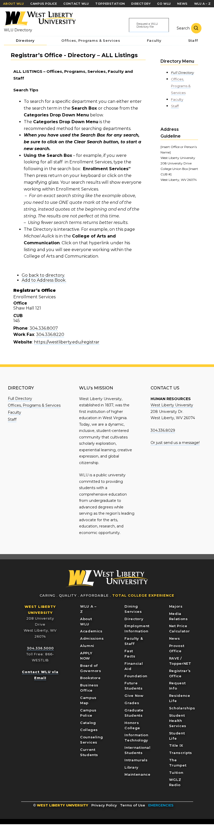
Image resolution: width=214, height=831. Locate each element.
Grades (131, 703)
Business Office (89, 687)
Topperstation (110, 3)
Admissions (92, 638)
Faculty (177, 99)
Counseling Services (91, 739)
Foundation (135, 676)
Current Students (89, 752)
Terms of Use (132, 805)
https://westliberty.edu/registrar (66, 342)
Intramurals (135, 760)
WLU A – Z (88, 609)
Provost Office (177, 648)
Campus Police (88, 712)
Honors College (132, 725)
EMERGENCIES (161, 805)
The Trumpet (178, 762)
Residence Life (179, 698)
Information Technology (136, 737)
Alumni (87, 646)
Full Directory (182, 72)
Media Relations (178, 616)
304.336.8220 (50, 334)
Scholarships (182, 708)
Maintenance (137, 774)
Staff (175, 106)
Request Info (177, 685)
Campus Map (88, 700)
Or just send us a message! (175, 442)
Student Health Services (177, 720)
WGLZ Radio (175, 782)
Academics (91, 631)
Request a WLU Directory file (147, 25)
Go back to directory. (43, 275)
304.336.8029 (163, 430)
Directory (133, 619)
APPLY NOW (86, 655)
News (174, 638)
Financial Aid (133, 666)
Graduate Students (133, 712)
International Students (137, 750)
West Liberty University (39, 19)
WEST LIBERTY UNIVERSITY (62, 805)
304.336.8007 (43, 328)
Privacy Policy (104, 805)
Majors (176, 606)
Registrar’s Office (180, 673)
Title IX (176, 745)
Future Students (133, 685)
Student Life (177, 735)
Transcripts (180, 753)
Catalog (88, 723)
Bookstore (90, 678)
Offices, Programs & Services (181, 86)
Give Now (133, 695)
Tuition (176, 772)
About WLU (86, 621)
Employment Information (137, 628)
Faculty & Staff (133, 641)
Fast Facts (129, 653)
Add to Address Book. (44, 280)
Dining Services (133, 609)
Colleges (89, 730)
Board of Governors (90, 668)
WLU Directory (18, 30)
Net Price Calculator (179, 628)
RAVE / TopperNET (180, 661)
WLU (107, 578)
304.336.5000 (40, 648)
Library (131, 767)
